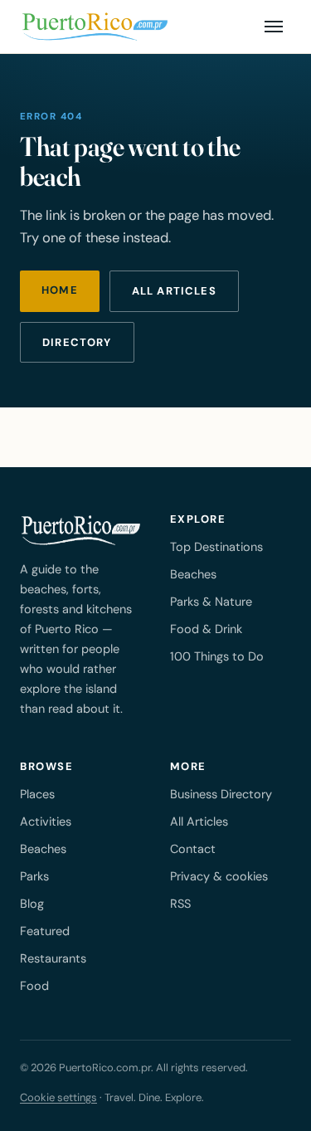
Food (34, 985)
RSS (180, 903)
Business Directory (221, 794)
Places (37, 794)
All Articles (199, 821)
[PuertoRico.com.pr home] (95, 26)
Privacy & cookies (219, 876)
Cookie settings (58, 1097)
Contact (193, 848)
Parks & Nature (211, 601)
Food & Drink (206, 629)
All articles (174, 291)
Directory (77, 342)
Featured (45, 931)
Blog (32, 903)
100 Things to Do (217, 656)
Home (59, 290)
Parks (34, 876)
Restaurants (53, 958)
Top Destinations (216, 546)
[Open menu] (273, 26)
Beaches (193, 574)
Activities (45, 821)
